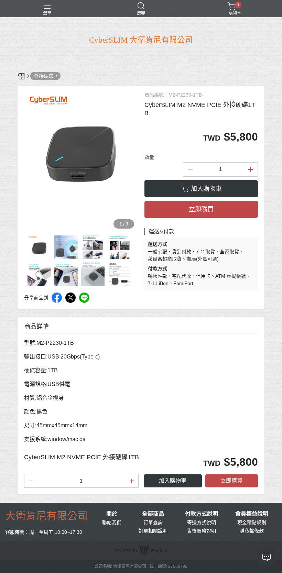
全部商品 (153, 514)
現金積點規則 (251, 522)
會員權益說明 (251, 514)
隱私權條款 (252, 530)
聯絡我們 (111, 522)
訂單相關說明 (153, 530)
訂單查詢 (153, 522)
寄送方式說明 (201, 522)
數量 (149, 157)
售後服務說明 (201, 530)
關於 (111, 514)
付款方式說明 (201, 514)
